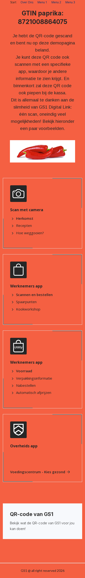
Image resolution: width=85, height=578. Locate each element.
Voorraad (24, 370)
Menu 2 (56, 2)
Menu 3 (70, 2)
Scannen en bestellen (34, 294)
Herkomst (24, 218)
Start (13, 2)
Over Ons (27, 2)
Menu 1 (42, 2)
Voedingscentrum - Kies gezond (37, 471)
